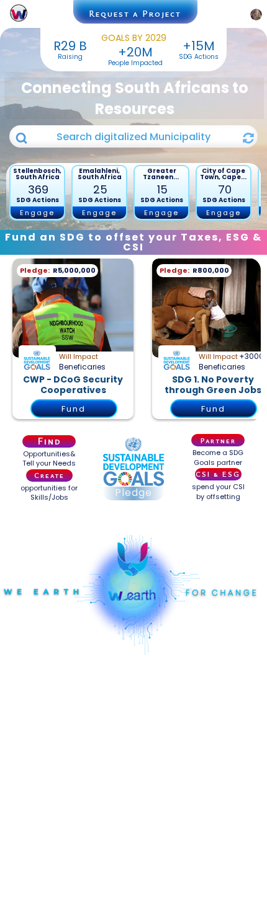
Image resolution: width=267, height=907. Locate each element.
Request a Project (135, 13)
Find (49, 441)
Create (49, 475)
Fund (73, 409)
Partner (218, 440)
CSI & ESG (218, 474)
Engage (37, 213)
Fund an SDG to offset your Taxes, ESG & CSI (133, 242)
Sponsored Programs (133, 518)
